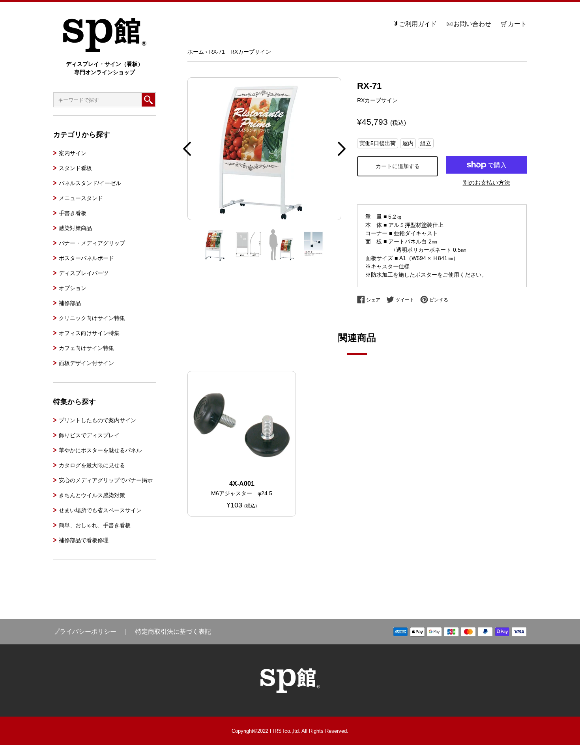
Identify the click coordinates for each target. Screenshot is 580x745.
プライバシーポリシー (84, 631)
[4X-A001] (242, 425)
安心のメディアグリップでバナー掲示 (106, 480)
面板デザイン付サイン (86, 363)
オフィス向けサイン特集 (89, 333)
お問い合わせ (472, 24)
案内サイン (72, 153)
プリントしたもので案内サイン (97, 420)
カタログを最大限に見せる (92, 465)
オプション (72, 288)
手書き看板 (72, 213)
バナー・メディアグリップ (92, 243)
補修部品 (70, 303)
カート (517, 24)
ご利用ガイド (418, 24)
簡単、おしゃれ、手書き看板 (95, 525)
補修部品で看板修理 (84, 540)
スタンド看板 (75, 168)
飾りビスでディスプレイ (89, 435)
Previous (187, 149)
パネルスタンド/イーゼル (90, 183)
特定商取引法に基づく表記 (173, 631)
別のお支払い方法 (486, 182)
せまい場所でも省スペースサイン (100, 510)
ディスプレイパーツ (84, 273)
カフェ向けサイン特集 (86, 348)
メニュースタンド (81, 198)
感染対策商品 (75, 228)
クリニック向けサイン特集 (92, 318)
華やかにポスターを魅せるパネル (100, 450)
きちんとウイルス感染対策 (92, 495)
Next (342, 149)
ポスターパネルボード (86, 258)
